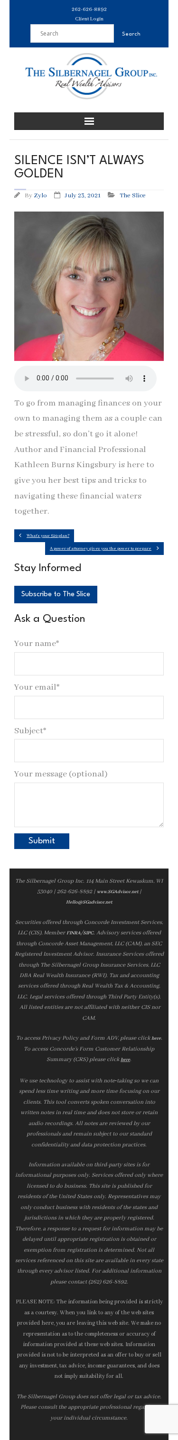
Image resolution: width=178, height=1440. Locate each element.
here (156, 1038)
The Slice (133, 196)
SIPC (88, 933)
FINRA (73, 933)
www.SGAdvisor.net (117, 892)
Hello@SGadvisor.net (89, 902)
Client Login (89, 19)
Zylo (40, 196)
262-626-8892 (89, 9)
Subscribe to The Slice (55, 594)
